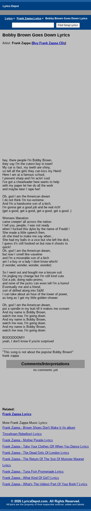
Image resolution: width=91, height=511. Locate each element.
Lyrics (9, 18)
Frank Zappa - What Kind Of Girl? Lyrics (30, 478)
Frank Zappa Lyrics (29, 18)
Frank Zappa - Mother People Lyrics (27, 440)
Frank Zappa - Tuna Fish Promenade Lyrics (33, 471)
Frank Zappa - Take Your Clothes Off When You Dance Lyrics (45, 446)
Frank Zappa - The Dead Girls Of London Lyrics (35, 453)
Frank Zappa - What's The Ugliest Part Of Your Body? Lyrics (44, 484)
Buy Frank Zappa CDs (49, 43)
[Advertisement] (45, 110)
